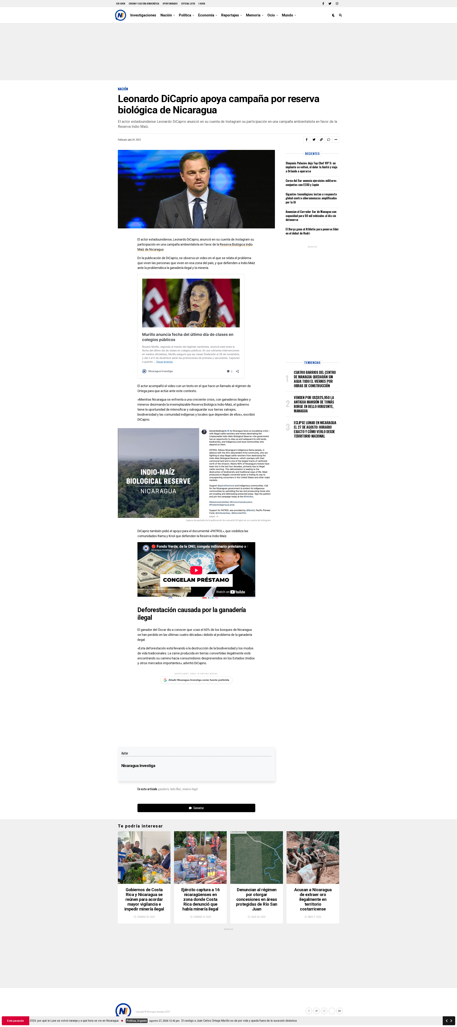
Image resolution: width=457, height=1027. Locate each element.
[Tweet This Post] (314, 139)
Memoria (253, 15)
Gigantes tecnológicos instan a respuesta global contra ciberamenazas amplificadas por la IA (311, 198)
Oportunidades (170, 3)
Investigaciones (143, 15)
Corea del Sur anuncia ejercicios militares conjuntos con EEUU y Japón (311, 182)
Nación (166, 15)
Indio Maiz (175, 789)
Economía (206, 15)
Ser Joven (120, 3)
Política (185, 15)
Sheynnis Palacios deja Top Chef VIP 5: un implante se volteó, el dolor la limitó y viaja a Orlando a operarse (311, 167)
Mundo (287, 15)
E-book (202, 3)
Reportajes (230, 15)
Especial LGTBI (188, 3)
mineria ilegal (190, 789)
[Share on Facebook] (306, 139)
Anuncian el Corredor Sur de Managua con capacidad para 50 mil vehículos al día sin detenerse (311, 216)
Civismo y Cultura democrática (144, 3)
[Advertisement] (228, 52)
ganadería (163, 789)
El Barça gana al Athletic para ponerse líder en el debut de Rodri (312, 231)
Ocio (271, 15)
